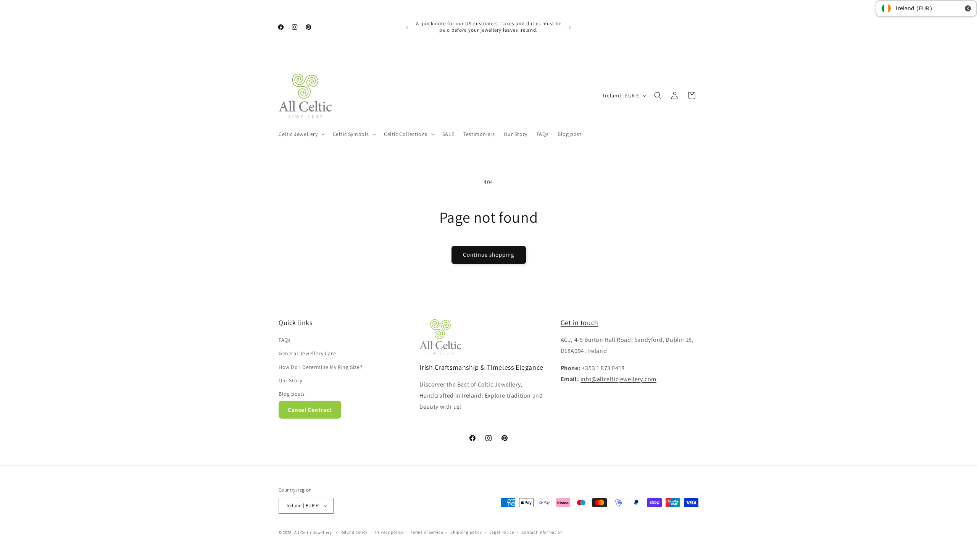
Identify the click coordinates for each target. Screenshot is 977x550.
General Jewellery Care (307, 353)
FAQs (284, 339)
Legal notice (501, 532)
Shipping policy (466, 532)
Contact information (542, 532)
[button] (301, 134)
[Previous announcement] (407, 27)
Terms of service (427, 532)
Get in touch (579, 322)
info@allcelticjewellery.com (618, 379)
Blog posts (292, 393)
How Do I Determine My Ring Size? (320, 367)
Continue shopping (488, 254)
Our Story (290, 380)
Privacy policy (389, 532)
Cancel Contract (310, 409)
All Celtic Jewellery (313, 532)
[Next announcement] (569, 27)
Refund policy (354, 532)
